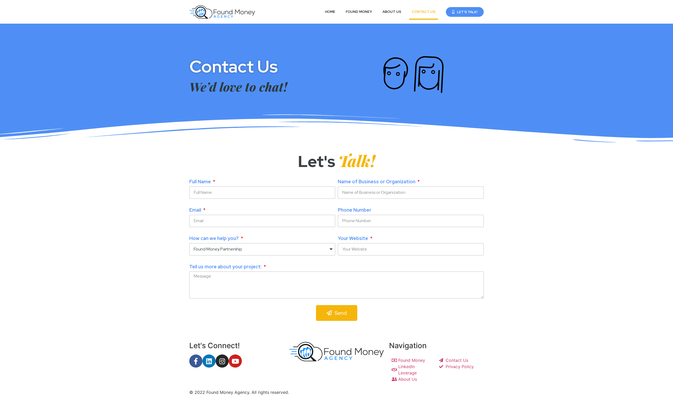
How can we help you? (214, 238)
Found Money (359, 11)
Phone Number (354, 210)
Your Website (353, 238)
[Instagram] (222, 361)
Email (195, 210)
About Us (392, 11)
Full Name (200, 182)
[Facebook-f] (195, 361)
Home (330, 11)
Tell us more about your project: (226, 267)
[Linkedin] (209, 361)
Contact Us (423, 11)
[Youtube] (235, 361)
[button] (465, 12)
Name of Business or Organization (377, 182)
